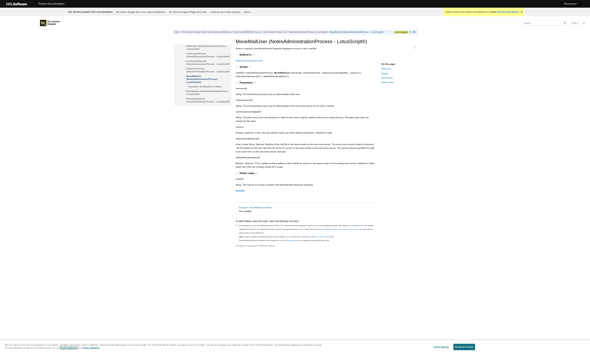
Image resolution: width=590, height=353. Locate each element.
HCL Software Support (323, 237)
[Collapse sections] (411, 32)
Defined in (386, 69)
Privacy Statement (293, 240)
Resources (570, 3)
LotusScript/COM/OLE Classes (247, 32)
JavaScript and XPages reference (225, 12)
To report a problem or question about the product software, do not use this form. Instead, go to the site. (286, 237)
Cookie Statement (68, 348)
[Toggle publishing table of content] (174, 47)
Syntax (384, 73)
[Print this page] (414, 32)
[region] (295, 346)
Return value (387, 82)
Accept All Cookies (464, 347)
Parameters (387, 78)
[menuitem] (140, 12)
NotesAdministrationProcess (249, 60)
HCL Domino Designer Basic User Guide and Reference (140, 12)
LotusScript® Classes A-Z (275, 32)
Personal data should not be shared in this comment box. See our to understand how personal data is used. (284, 240)
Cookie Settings (441, 347)
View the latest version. (508, 12)
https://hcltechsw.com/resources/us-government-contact (338, 229)
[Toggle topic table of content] (415, 47)
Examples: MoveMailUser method (205, 86)
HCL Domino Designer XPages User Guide (188, 12)
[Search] (565, 23)
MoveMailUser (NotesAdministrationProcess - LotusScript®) (356, 32)
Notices (247, 12)
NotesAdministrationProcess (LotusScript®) (308, 32)
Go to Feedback (401, 32)
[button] (185, 46)
